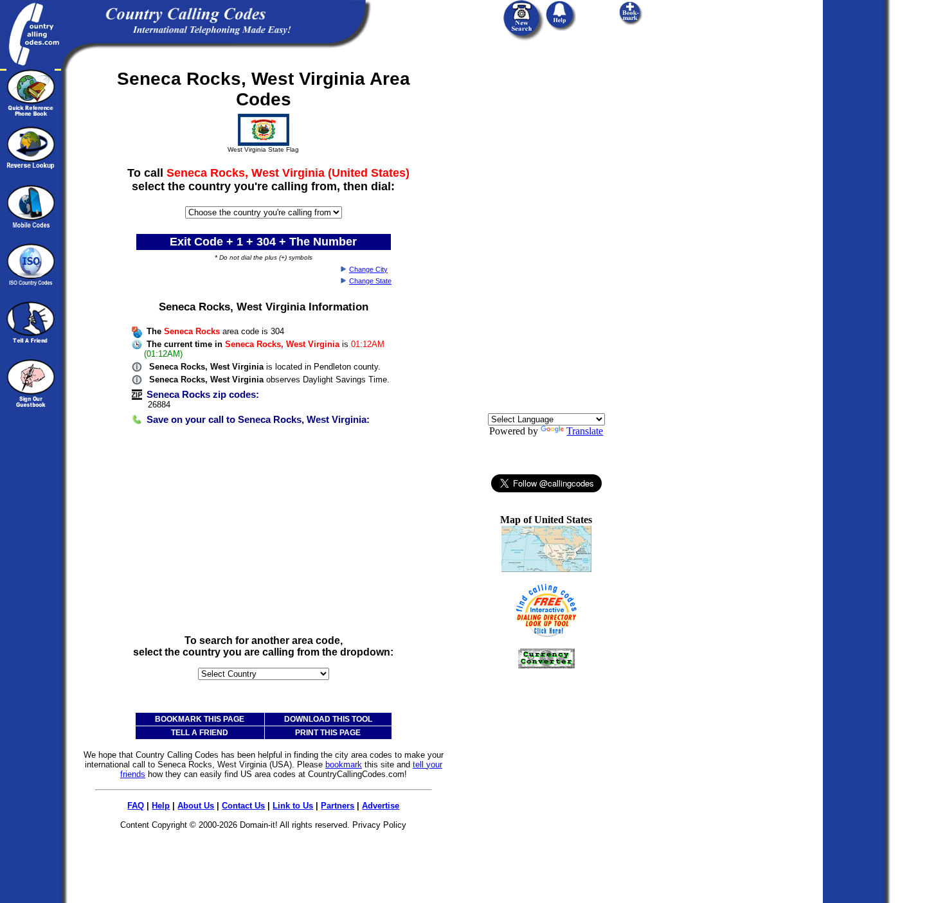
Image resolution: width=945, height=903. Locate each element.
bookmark (343, 764)
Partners (337, 805)
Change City (368, 269)
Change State (370, 281)
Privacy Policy (379, 825)
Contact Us (243, 805)
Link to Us (293, 805)
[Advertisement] (264, 535)
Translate (584, 430)
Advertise (380, 805)
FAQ (135, 805)
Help (161, 805)
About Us (195, 805)
